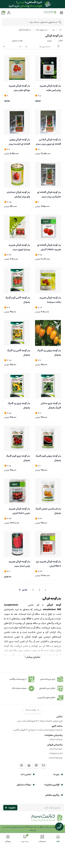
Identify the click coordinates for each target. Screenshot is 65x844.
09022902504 (55, 749)
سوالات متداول (24, 784)
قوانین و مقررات (51, 784)
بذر (53, 29)
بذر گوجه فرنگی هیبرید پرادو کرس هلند (50, 88)
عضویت (11, 808)
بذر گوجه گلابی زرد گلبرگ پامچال (18, 352)
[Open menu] (61, 12)
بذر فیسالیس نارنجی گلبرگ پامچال (48, 510)
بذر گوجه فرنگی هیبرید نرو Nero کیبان (48, 563)
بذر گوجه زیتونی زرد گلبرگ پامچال (49, 352)
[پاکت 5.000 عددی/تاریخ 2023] (48, 544)
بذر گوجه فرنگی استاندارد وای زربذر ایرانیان (18, 194)
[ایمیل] (43, 765)
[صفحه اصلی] (60, 29)
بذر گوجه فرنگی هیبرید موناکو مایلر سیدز (19, 88)
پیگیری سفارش (52, 795)
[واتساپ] (21, 765)
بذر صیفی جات (41, 29)
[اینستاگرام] (36, 765)
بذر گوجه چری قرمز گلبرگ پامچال (18, 458)
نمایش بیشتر (33, 657)
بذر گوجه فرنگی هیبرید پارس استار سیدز (19, 563)
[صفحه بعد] (23, 589)
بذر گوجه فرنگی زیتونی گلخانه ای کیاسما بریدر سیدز (19, 141)
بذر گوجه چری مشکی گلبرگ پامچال (51, 405)
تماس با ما (26, 774)
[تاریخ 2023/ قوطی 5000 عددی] (17, 544)
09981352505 (55, 758)
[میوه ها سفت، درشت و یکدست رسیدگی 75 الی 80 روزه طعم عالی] (17, 175)
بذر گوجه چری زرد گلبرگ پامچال (19, 405)
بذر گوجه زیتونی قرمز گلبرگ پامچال (48, 458)
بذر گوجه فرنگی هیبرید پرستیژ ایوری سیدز (19, 247)
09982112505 (55, 740)
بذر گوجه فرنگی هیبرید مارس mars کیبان (19, 510)
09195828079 (55, 753)
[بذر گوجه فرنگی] (32, 819)
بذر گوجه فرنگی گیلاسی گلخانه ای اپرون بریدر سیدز (48, 141)
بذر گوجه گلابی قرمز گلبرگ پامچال (17, 299)
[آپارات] (29, 765)
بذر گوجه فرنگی (25, 29)
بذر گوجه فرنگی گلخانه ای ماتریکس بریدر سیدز (49, 194)
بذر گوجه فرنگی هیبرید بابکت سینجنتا (50, 299)
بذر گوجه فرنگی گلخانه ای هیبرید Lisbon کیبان (49, 247)
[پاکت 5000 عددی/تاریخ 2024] (17, 491)
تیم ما (56, 774)
